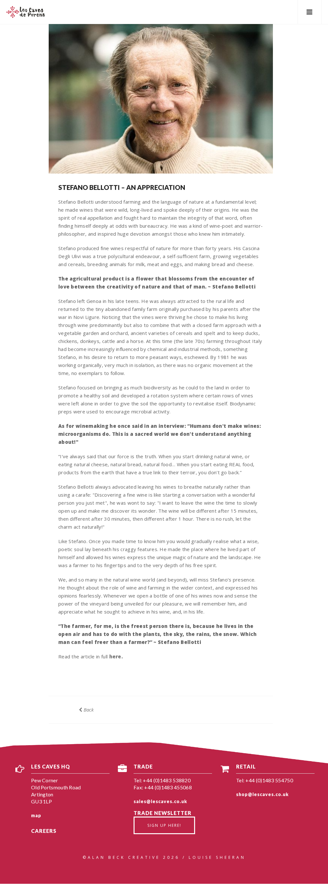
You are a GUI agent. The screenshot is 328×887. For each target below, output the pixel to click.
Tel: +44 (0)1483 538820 (162, 780)
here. (116, 656)
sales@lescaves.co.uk (160, 801)
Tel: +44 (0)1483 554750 (264, 780)
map (36, 815)
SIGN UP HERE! (164, 825)
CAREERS (43, 831)
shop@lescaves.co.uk (262, 794)
